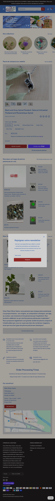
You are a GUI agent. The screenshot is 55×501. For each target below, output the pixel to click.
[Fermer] (44, 237)
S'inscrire (27, 259)
